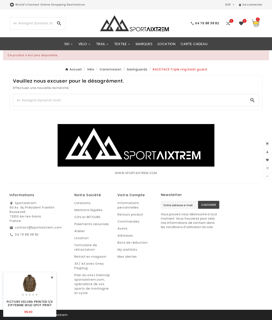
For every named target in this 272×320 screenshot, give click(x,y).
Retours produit (130, 214)
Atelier (79, 231)
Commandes (128, 221)
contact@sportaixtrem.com (38, 227)
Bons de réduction (133, 242)
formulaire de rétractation (85, 247)
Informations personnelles (128, 205)
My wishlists (127, 249)
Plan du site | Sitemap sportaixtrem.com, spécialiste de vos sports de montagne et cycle (92, 284)
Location (81, 238)
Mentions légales (88, 210)
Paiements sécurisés (91, 224)
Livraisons (82, 203)
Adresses (125, 235)
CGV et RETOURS (87, 217)
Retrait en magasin (90, 256)
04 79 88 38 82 (27, 234)
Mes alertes (127, 256)
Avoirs (123, 228)
